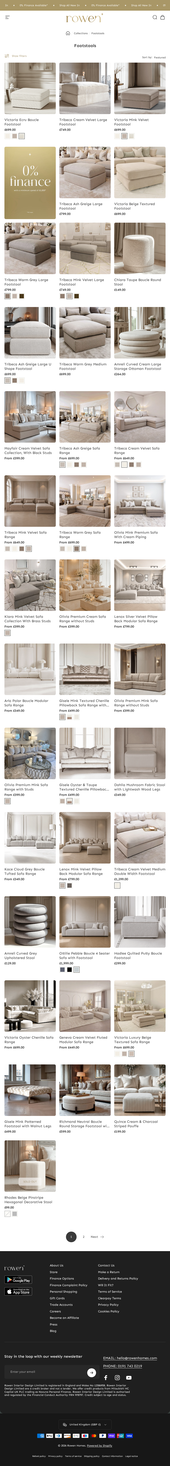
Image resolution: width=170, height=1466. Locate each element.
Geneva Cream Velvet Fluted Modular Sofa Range (83, 1039)
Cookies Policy (108, 1311)
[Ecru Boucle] (22, 136)
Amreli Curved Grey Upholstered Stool (20, 955)
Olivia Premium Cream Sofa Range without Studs (82, 618)
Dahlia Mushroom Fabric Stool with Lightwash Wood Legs (139, 787)
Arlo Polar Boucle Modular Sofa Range (26, 703)
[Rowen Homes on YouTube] (128, 1377)
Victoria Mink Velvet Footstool (131, 122)
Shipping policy (91, 1456)
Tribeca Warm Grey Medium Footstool (82, 366)
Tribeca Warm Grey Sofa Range (80, 534)
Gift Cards (57, 1298)
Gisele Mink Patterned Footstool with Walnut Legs (27, 1123)
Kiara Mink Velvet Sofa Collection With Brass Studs (27, 618)
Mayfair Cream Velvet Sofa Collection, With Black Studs (28, 450)
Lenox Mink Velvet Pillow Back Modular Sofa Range (81, 871)
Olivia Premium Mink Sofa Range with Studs (26, 787)
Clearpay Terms (109, 1298)
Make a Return (109, 1272)
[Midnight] (69, 969)
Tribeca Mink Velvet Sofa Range (25, 534)
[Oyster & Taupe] (69, 717)
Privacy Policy (108, 1305)
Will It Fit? (106, 1285)
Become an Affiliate (64, 1318)
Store (54, 1272)
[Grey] (15, 1213)
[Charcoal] (62, 969)
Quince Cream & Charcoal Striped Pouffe (136, 1123)
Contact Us (106, 1265)
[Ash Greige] (7, 380)
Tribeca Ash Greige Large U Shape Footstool (27, 366)
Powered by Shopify (99, 1445)
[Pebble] (76, 969)
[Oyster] (76, 717)
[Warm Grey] (7, 296)
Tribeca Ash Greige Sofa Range (79, 450)
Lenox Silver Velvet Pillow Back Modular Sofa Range (136, 618)
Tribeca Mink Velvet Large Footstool (81, 282)
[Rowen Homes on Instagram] (117, 1377)
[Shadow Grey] (69, 885)
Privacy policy (55, 1456)
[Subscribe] (91, 1372)
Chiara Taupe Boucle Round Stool (137, 282)
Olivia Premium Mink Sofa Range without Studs (136, 703)
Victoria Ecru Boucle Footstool (21, 122)
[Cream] (7, 136)
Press (53, 1324)
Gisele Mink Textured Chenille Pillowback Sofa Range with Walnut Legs (84, 703)
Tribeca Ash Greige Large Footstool (80, 206)
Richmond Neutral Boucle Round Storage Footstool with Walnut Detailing (84, 1123)
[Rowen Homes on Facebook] (105, 1377)
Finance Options (62, 1278)
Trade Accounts (61, 1305)
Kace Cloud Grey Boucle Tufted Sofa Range (24, 871)
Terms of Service (110, 1292)
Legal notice (131, 1456)
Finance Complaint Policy (68, 1285)
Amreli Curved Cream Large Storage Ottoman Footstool (137, 366)
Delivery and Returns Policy (118, 1278)
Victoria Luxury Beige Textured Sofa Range (132, 1039)
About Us (56, 1265)
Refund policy (39, 1456)
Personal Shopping (63, 1292)
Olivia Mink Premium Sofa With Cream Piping (136, 534)
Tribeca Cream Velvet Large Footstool (83, 122)
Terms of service (73, 1456)
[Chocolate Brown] (22, 296)
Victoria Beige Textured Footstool (134, 206)
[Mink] (15, 136)
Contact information (112, 1456)
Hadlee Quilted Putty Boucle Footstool (138, 955)
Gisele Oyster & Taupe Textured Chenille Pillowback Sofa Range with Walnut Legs (84, 787)
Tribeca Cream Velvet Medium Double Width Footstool (139, 871)
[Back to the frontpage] (68, 33)
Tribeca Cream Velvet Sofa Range (137, 450)
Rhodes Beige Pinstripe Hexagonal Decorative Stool (28, 1199)
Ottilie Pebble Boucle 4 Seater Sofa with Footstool (84, 955)
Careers (55, 1311)
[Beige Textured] (131, 1053)
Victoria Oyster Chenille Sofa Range (29, 1039)
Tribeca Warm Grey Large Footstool (26, 282)
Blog (53, 1331)
